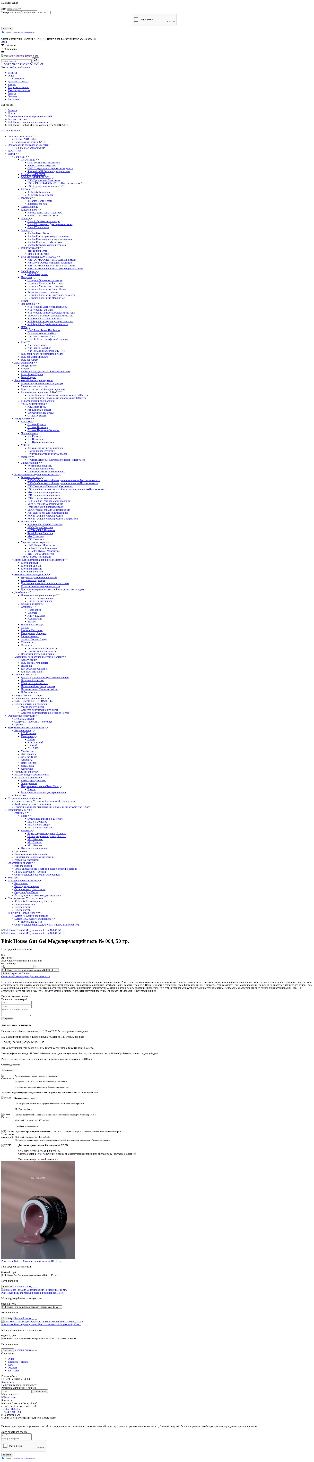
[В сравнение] (36, 1287)
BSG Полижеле (36, 539)
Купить (6, 973)
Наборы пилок (29, 692)
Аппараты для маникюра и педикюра (42, 383)
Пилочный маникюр (32, 680)
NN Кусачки (34, 436)
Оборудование (29, 783)
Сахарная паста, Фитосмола (29, 889)
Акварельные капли (32, 671)
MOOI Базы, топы (37, 274)
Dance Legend (28, 377)
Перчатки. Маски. (24, 718)
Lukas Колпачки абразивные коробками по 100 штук (56, 398)
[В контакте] (8, 1397)
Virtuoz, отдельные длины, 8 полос (46, 836)
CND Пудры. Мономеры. (41, 545)
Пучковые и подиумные (34, 848)
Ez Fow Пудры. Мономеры (42, 548)
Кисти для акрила (31, 565)
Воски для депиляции (26, 886)
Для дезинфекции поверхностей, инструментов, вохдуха (52, 589)
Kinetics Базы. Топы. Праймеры (44, 212)
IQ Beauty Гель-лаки (38, 192)
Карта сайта (8, 1382)
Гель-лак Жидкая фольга (34, 356)
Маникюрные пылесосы (34, 386)
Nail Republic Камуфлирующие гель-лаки (50, 321)
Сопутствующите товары (28, 695)
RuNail (24, 300)
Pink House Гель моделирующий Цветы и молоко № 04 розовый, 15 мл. (41, 1324)
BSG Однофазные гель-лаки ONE (46, 186)
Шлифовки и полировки (34, 683)
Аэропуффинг (29, 659)
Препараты (20, 851)
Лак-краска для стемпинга (42, 648)
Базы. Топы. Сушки (32, 374)
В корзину (7, 1286)
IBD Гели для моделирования (43, 495)
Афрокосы (26, 759)
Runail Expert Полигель (40, 533)
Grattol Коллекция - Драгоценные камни (49, 224)
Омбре (31, 739)
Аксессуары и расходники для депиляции (37, 895)
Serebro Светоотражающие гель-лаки (48, 236)
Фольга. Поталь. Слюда (34, 639)
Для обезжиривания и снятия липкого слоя (45, 583)
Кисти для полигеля (32, 571)
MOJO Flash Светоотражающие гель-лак (50, 315)
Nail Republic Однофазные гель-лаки (47, 324)
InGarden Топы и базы (39, 200)
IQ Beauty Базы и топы (40, 195)
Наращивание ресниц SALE (30, 142)
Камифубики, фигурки (33, 633)
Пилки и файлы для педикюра (38, 686)
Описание (7, 976)
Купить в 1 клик (20, 973)
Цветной (32, 745)
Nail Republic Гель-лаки (40, 309)
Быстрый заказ (22, 1286)
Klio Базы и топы (37, 345)
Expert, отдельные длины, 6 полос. (46, 833)
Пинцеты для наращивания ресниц (34, 857)
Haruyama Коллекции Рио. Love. (45, 283)
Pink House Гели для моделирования (47, 512)
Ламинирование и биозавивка (31, 854)
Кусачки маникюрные (39, 465)
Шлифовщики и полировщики (38, 401)
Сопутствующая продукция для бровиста (37, 874)
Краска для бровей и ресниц (30, 871)
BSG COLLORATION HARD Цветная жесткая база (56, 183)
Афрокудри (27, 768)
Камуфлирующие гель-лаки (42, 292)
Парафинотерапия (24, 904)
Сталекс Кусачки (36, 424)
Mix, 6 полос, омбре (38, 824)
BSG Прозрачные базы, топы (43, 180)
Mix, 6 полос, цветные (39, 827)
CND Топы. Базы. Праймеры (43, 162)
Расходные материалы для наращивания (43, 792)
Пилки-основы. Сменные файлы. (39, 689)
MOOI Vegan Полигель (40, 527)
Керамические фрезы (39, 409)
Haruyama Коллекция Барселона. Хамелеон (51, 295)
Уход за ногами (22, 910)
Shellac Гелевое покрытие (41, 165)
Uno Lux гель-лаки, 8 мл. (41, 336)
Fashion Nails (34, 618)
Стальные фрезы (36, 415)
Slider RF (32, 612)
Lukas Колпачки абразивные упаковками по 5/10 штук (57, 395)
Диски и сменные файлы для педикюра (43, 389)
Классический (35, 742)
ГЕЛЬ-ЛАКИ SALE (25, 139)
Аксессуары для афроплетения (31, 774)
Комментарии (21, 976)
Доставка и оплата (39, 976)
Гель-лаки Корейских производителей (42, 353)
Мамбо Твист (28, 751)
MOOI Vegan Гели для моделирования (48, 509)
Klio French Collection (39, 348)
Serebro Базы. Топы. (38, 233)
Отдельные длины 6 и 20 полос (44, 818)
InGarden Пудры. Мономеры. (43, 551)
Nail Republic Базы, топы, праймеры (47, 306)
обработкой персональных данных (24, 32)
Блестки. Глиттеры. (32, 630)
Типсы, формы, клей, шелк (36, 556)
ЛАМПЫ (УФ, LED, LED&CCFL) (33, 701)
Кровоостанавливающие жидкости (40, 586)
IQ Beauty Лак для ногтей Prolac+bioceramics (45, 371)
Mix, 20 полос (35, 845)
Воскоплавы (21, 883)
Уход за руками (22, 907)
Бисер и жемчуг (30, 636)
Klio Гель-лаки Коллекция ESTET (46, 350)
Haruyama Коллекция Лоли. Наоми (46, 289)
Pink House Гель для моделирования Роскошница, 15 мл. (32, 1292)
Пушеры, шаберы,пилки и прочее (46, 471)
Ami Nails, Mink (36, 615)
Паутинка (26, 665)
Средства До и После (26, 892)
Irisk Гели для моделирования (43, 492)
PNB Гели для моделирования (44, 498)
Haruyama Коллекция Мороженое (46, 298)
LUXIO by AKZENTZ (33, 174)
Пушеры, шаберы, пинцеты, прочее (47, 453)
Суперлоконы (28, 754)
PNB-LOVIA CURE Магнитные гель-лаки (51, 265)
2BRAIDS (33, 748)
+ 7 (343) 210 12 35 (11, 64)
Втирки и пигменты (32, 604)
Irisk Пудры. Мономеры (40, 553)
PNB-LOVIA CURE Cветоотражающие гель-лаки (55, 268)
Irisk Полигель (35, 536)
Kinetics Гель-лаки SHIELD (42, 215)
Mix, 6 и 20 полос (37, 821)
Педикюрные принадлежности (31, 698)
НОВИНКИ (14, 150)
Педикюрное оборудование (29, 147)
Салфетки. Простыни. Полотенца (33, 721)
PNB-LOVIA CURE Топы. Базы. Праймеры (51, 259)
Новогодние (34, 609)
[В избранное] (32, 1287)
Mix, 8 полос (34, 842)
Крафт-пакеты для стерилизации (32, 804)
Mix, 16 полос (35, 839)
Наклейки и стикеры (32, 624)
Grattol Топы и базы (38, 227)
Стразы (25, 627)
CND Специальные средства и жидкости (50, 168)
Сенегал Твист (29, 757)
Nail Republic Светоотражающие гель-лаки (51, 312)
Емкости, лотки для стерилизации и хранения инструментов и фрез (52, 807)
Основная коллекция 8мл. (41, 333)
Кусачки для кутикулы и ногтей (45, 448)
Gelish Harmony (29, 206)
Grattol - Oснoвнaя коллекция (43, 221)
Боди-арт (13, 877)
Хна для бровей (23, 865)
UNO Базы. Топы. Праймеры (43, 330)
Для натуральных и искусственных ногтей (45, 677)
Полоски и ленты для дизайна (37, 654)
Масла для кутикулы (32, 707)
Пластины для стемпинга (41, 651)
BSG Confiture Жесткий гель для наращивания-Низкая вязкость (62, 483)
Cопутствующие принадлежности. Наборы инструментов (46, 924)
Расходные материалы (26, 859)
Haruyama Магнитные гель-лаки (45, 286)
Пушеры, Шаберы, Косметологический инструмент (56, 459)
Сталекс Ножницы (37, 427)
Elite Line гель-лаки (38, 253)
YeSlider (31, 621)
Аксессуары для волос (33, 780)
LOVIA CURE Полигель (41, 530)
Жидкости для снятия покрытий (39, 577)
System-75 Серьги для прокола (31, 915)
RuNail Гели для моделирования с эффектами (52, 518)
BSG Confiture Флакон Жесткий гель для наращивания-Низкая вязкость (67, 489)
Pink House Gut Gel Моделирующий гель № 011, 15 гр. (31, 1261)
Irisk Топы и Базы (37, 250)
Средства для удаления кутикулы (39, 709)
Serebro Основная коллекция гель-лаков (49, 239)
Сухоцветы (27, 642)
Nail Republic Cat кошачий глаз (44, 318)
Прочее (18, 724)
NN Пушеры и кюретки (40, 442)
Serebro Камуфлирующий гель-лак (46, 245)
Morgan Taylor (28, 365)
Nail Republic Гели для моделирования (48, 501)
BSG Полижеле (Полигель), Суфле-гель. (50, 486)
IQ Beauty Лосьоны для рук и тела (33, 901)
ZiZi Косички (28, 733)
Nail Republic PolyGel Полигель (44, 524)
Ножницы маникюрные (40, 468)
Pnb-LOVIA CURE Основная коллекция (49, 262)
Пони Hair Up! (29, 762)
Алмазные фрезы (36, 406)
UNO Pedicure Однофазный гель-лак (47, 339)
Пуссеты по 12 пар (31, 921)
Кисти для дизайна (31, 568)
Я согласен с (20, 32)
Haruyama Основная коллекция (44, 280)
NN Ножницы (35, 439)
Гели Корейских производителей (45, 506)
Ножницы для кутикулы (41, 451)
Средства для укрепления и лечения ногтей (45, 712)
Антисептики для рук (33, 580)
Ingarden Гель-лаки (37, 203)
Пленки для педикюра (39, 601)
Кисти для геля (29, 562)
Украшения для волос (26, 771)
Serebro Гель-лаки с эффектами (44, 242)
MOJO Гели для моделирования (45, 503)
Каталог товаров (10, 130)
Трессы (31, 789)
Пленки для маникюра (40, 598)
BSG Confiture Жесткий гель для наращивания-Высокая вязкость (63, 480)
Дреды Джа (27, 765)
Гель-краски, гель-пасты (34, 662)
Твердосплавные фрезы (40, 412)
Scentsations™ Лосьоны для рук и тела (48, 171)
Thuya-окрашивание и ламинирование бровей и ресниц (45, 868)
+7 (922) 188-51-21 (33, 64)
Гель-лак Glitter (29, 359)
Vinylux (25, 368)
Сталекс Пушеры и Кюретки (43, 430)
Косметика (20, 795)
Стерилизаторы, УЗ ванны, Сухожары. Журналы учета (44, 801)
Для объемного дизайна (34, 668)
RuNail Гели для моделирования (45, 515)
